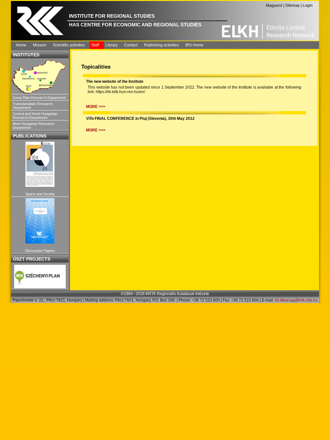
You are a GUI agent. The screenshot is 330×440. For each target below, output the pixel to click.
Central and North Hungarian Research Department (35, 116)
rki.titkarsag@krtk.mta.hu (296, 300)
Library (111, 45)
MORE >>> (95, 106)
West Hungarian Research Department (33, 125)
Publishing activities (161, 45)
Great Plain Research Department (39, 98)
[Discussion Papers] (40, 220)
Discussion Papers (40, 251)
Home (21, 45)
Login (308, 5)
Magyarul (274, 5)
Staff (95, 45)
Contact (131, 45)
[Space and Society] (40, 164)
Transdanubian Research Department (33, 106)
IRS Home (194, 45)
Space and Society (40, 194)
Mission (39, 45)
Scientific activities (69, 45)
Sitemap (292, 5)
